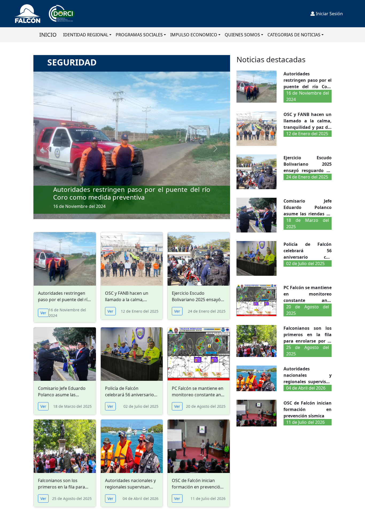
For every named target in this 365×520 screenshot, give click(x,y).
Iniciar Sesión (329, 14)
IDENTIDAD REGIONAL (85, 35)
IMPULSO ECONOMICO (193, 35)
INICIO (48, 34)
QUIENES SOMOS (242, 35)
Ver (43, 312)
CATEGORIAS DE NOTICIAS (293, 35)
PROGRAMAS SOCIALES (139, 35)
